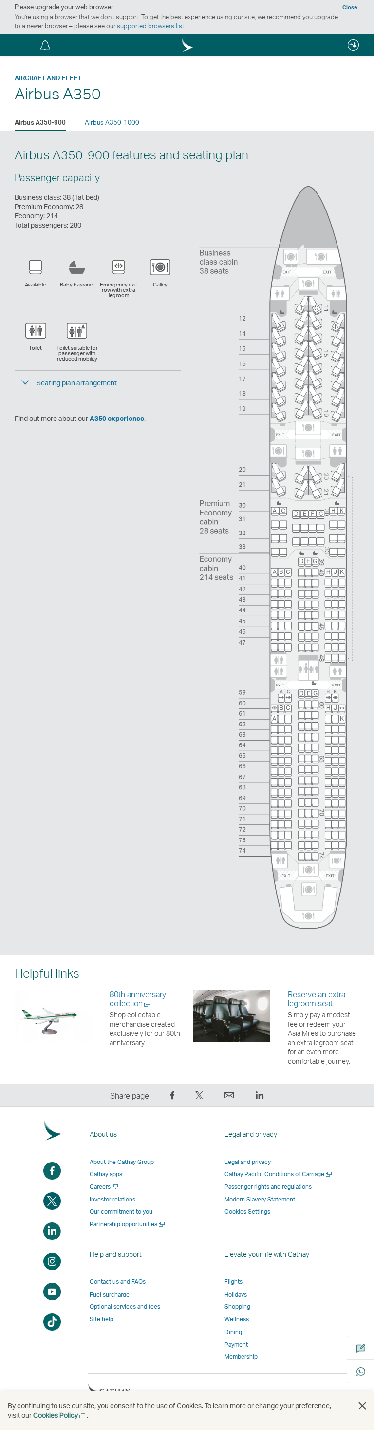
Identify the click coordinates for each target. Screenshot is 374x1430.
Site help (101, 1319)
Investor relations (112, 1199)
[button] (20, 45)
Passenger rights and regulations (268, 1186)
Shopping (237, 1306)
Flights (233, 1281)
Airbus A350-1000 (112, 122)
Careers (104, 1186)
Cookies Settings (247, 1211)
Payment (236, 1344)
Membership (241, 1356)
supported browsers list (150, 26)
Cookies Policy (60, 1415)
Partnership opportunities (128, 1224)
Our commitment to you (121, 1211)
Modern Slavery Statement (259, 1199)
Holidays (235, 1294)
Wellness (236, 1319)
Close (349, 7)
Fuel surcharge (110, 1294)
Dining (233, 1331)
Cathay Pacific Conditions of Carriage (278, 1174)
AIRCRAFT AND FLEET (48, 78)
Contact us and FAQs (118, 1281)
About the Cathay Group (122, 1161)
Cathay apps (106, 1174)
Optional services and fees (125, 1306)
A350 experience (117, 418)
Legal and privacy (247, 1161)
